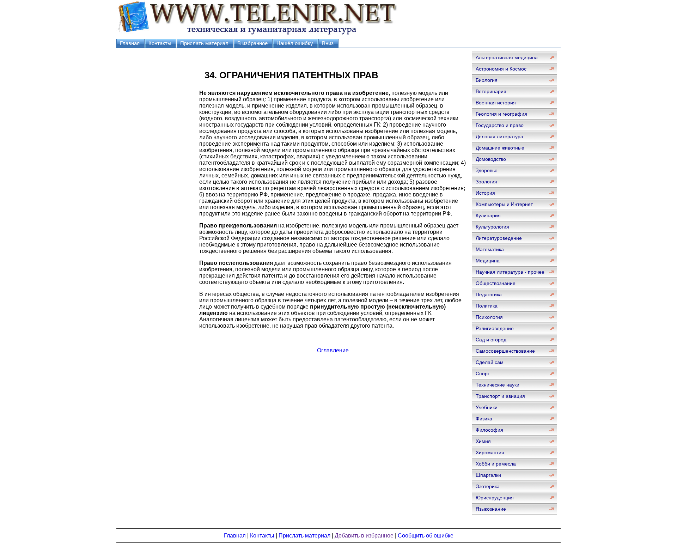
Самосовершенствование (505, 351)
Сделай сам (490, 362)
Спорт (483, 373)
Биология (487, 80)
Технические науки (497, 385)
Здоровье (487, 170)
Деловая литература (499, 136)
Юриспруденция (495, 497)
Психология (489, 317)
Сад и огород (491, 339)
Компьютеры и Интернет (504, 204)
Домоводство (491, 159)
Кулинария (488, 215)
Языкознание (491, 509)
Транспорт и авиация (500, 396)
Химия (483, 441)
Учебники (487, 407)
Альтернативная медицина (507, 57)
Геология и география (501, 114)
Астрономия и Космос (501, 69)
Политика (487, 306)
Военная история (496, 102)
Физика (484, 418)
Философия (489, 430)
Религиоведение (495, 328)
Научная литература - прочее (510, 272)
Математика (490, 249)
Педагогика (489, 294)
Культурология (492, 227)
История (485, 193)
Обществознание (496, 283)
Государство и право (500, 125)
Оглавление (333, 350)
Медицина (488, 260)
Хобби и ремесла (496, 464)
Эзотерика (488, 486)
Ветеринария (491, 91)
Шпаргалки (488, 475)
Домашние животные (500, 148)
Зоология (486, 181)
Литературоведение (499, 238)
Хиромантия (490, 452)
